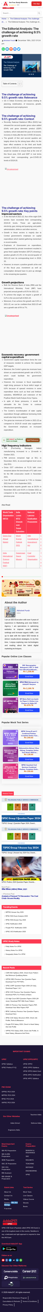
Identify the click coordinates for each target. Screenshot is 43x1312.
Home (4, 19)
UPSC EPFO (27, 1064)
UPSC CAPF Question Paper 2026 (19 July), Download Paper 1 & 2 (21, 987)
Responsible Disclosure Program (15, 1298)
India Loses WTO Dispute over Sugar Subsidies (20, 521)
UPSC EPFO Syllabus (31, 1067)
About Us (7, 1192)
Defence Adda (36, 1123)
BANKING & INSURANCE (30, 1152)
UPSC (28, 1174)
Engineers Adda (14, 1130)
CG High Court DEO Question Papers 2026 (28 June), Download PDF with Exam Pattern (22, 1000)
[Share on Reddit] (11, 49)
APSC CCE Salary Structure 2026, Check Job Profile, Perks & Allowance (21, 1019)
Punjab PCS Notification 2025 (16, 928)
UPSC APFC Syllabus (31, 1078)
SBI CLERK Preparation (6, 1155)
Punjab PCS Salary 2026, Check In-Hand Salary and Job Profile (22, 1025)
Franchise (8, 1208)
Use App (36, 4)
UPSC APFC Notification (32, 1075)
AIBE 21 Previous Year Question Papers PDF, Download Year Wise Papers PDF (21, 1006)
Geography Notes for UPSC (15, 954)
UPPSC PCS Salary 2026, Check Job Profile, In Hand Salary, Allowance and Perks (22, 1032)
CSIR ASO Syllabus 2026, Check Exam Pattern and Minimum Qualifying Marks (22, 974)
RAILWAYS (30, 1160)
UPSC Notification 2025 (14, 924)
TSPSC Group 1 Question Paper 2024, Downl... (19, 823)
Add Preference (32, 440)
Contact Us (8, 1195)
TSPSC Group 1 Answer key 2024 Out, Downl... (19, 853)
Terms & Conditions (29, 1301)
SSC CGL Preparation (6, 1168)
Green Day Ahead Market (7, 539)
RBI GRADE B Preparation (7, 1178)
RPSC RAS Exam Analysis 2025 (17, 916)
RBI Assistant (6, 1173)
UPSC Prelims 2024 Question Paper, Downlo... (18, 882)
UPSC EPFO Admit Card (32, 1071)
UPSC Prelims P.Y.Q (9, 1067)
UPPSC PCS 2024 (8, 1092)
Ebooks (26, 1203)
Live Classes (28, 1195)
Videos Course (28, 1199)
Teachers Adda (35, 1115)
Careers (11, 1204)
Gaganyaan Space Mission (20, 556)
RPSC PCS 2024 (8, 1099)
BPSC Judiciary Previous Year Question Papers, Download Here (22, 1013)
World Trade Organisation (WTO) (8, 515)
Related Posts (8, 793)
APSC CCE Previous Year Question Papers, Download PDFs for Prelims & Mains (21, 993)
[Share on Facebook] (15, 49)
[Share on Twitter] (18, 49)
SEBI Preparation (8, 1160)
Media (6, 1199)
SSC (27, 1156)
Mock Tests (27, 1192)
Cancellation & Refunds (11, 1301)
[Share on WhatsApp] (3, 49)
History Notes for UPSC (14, 950)
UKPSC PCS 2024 (8, 1102)
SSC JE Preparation (9, 1164)
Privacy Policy (8, 1305)
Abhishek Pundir (9, 40)
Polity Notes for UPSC (13, 946)
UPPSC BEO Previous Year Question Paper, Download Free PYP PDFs (21, 980)
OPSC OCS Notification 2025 (16, 931)
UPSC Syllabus (7, 1064)
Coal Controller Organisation (32, 556)
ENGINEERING (31, 1171)
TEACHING (30, 1164)
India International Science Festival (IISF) (8, 559)
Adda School (15, 1123)
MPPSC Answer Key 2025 (15, 912)
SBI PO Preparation (9, 1150)
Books (25, 1206)
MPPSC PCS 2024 (8, 1095)
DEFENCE (29, 1167)
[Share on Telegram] (7, 49)
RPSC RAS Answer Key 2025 (16, 920)
